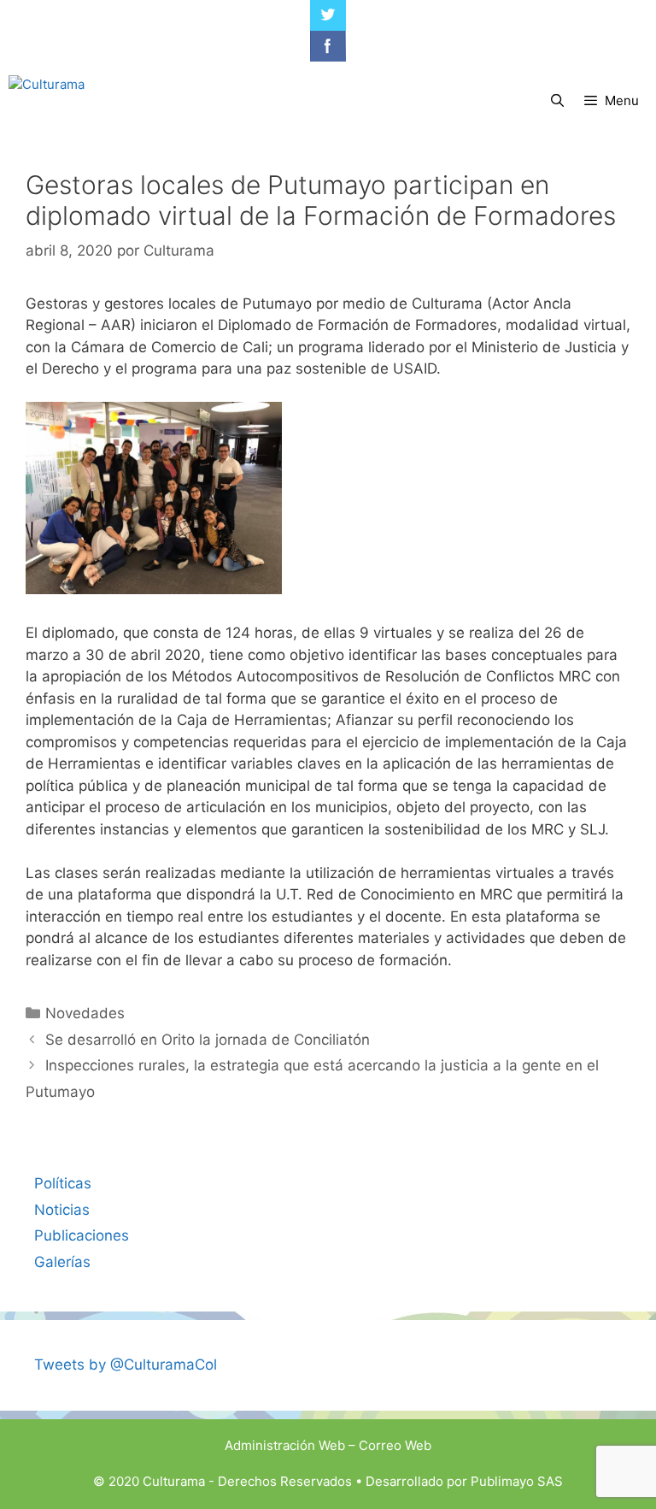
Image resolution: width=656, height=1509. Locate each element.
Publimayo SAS (517, 1481)
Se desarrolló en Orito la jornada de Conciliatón (207, 1039)
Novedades (85, 1013)
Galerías (62, 1261)
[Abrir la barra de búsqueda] (556, 101)
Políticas (62, 1183)
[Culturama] (47, 101)
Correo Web (395, 1445)
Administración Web (285, 1445)
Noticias (62, 1209)
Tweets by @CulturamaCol (125, 1364)
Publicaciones (81, 1235)
